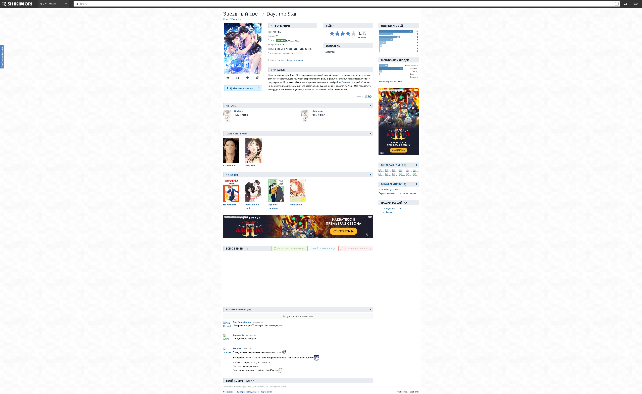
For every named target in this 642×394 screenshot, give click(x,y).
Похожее (232, 175)
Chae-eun (317, 111)
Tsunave (237, 348)
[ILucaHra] (402, 170)
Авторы (231, 105)
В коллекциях (393, 184)
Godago (238, 111)
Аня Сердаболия (242, 322)
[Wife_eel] (416, 174)
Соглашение (229, 392)
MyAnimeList (389, 212)
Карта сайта (266, 392)
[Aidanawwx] (381, 170)
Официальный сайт (392, 208)
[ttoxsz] (409, 174)
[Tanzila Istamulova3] (402, 174)
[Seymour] (395, 174)
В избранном (393, 165)
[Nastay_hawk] (416, 170)
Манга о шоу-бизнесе (389, 189)
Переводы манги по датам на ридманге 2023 (401, 193)
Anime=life (238, 335)
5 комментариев (295, 59)
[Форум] (625, 4)
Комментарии (238, 309)
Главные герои (236, 133)
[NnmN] (381, 174)
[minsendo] (409, 170)
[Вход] (635, 4)
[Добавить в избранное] (247, 77)
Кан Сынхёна (343, 82)
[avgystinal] (388, 170)
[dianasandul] (395, 170)
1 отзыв (281, 59)
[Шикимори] (17, 4)
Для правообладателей (248, 392)
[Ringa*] (388, 174)
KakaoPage (330, 51)
